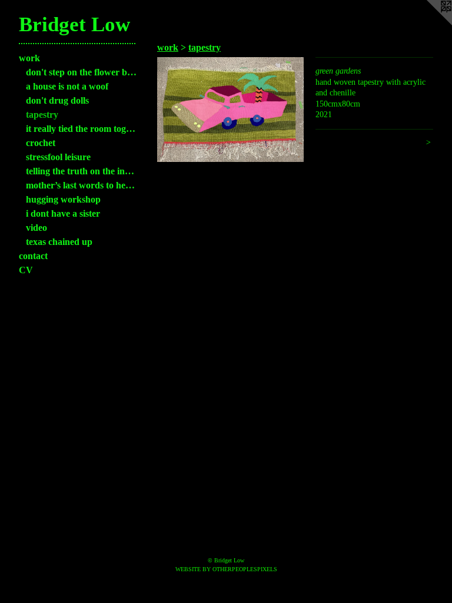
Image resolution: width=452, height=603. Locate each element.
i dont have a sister (63, 213)
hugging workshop (63, 199)
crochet (40, 143)
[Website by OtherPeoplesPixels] (428, 23)
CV (26, 270)
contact (33, 256)
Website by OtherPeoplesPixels (226, 569)
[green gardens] (230, 109)
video (36, 228)
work (29, 58)
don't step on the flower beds (81, 72)
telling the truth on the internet (81, 171)
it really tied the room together (81, 129)
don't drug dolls (57, 100)
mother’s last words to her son (81, 185)
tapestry (42, 115)
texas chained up (59, 242)
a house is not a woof (67, 86)
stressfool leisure (58, 157)
